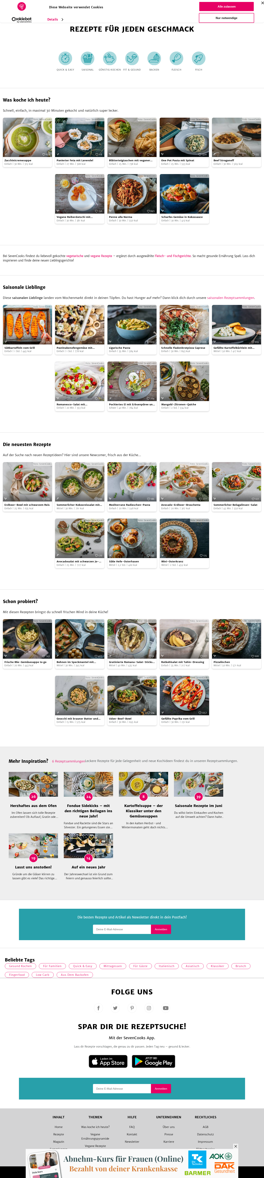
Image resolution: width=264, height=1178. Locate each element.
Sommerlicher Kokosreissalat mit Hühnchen (78, 505)
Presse (168, 1134)
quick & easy (82, 966)
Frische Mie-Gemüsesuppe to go (25, 662)
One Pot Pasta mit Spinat (177, 160)
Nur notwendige (226, 18)
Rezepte (58, 1134)
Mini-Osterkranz (172, 561)
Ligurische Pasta (119, 348)
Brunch (241, 966)
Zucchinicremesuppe (17, 160)
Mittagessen (113, 966)
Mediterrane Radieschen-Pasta (129, 505)
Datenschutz (205, 1134)
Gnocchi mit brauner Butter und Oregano (77, 719)
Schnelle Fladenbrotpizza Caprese (183, 348)
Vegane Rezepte (95, 1146)
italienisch (167, 966)
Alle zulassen (227, 6)
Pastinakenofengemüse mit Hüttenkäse (74, 348)
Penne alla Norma (120, 217)
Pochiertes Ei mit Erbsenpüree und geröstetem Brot (131, 404)
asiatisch (192, 966)
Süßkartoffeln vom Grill (19, 348)
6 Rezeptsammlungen (68, 761)
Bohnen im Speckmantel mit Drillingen (75, 662)
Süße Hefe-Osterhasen (124, 561)
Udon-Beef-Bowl (120, 718)
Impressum (205, 1141)
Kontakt (132, 1134)
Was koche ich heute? (95, 1127)
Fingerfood (17, 975)
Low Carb (42, 975)
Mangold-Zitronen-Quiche (178, 404)
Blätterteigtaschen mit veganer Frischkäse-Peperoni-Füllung (129, 160)
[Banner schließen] (262, 3)
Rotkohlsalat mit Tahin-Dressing (182, 662)
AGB (205, 1127)
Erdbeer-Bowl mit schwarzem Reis (27, 505)
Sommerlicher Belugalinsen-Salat (235, 505)
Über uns (169, 1127)
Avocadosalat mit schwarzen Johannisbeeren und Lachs (78, 562)
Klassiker (217, 966)
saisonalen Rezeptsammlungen (230, 298)
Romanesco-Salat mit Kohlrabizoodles (71, 404)
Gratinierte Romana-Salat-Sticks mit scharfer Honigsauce (130, 662)
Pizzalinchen (222, 662)
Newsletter (132, 1141)
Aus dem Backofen (75, 975)
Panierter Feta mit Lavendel (75, 160)
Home (59, 1127)
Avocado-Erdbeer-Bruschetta (180, 505)
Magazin (58, 1141)
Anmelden (161, 929)
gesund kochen (20, 966)
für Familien (52, 966)
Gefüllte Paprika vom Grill (178, 718)
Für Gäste (140, 966)
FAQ (132, 1127)
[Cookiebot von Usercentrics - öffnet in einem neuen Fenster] (22, 20)
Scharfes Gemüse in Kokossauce (182, 217)
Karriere (169, 1141)
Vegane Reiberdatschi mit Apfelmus (73, 217)
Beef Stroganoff (224, 160)
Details (52, 19)
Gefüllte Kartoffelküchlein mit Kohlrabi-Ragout (233, 348)
